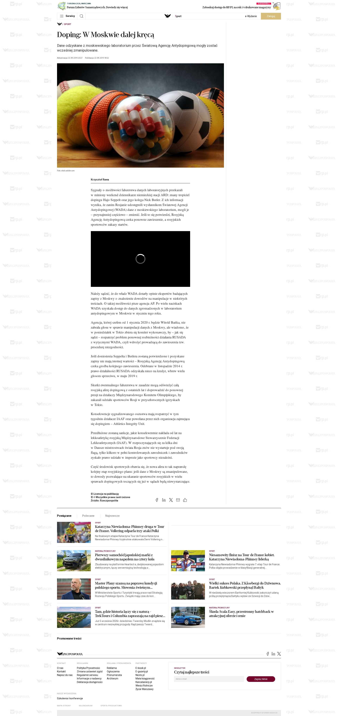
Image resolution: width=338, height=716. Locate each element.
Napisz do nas (65, 675)
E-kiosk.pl (141, 668)
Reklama (112, 668)
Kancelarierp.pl (144, 682)
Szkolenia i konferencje (70, 698)
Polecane (88, 515)
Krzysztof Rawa (100, 179)
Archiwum (112, 678)
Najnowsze (112, 515)
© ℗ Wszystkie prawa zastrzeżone (110, 497)
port (178, 16)
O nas (60, 668)
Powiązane (64, 515)
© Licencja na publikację (105, 493)
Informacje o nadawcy (89, 678)
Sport (67, 24)
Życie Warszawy (145, 689)
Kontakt (61, 671)
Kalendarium (85, 706)
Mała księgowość (145, 678)
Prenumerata (114, 675)
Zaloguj (271, 16)
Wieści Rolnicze (144, 685)
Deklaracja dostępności (89, 682)
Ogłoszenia (113, 671)
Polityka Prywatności (88, 668)
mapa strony (64, 706)
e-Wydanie (251, 16)
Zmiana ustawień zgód (89, 671)
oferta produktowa (111, 706)
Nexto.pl (140, 675)
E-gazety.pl (142, 671)
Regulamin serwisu (87, 675)
